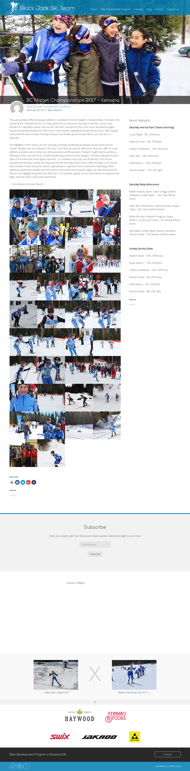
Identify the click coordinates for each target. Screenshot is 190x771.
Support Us (173, 9)
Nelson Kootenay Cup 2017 (132, 692)
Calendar (138, 9)
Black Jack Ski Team (47, 8)
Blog (149, 9)
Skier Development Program (115, 9)
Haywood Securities (79, 714)
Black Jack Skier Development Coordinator (49, 106)
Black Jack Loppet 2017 (57, 692)
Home (93, 9)
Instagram (20, 766)
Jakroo (99, 737)
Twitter (13, 766)
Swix (60, 736)
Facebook (26, 766)
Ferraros (115, 717)
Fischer (134, 736)
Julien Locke (174, 766)
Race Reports (55, 110)
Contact (159, 9)
